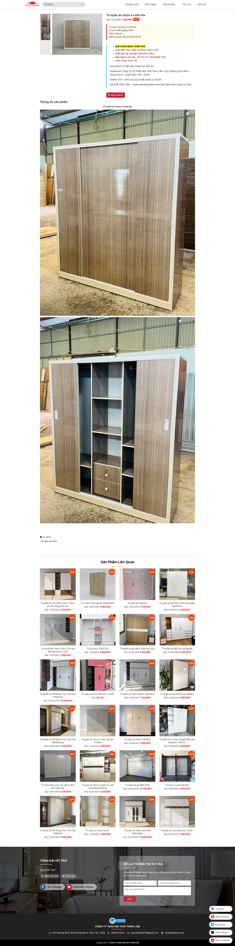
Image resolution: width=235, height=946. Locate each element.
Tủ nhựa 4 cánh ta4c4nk (177, 785)
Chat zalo (70, 876)
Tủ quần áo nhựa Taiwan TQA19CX (137, 694)
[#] (32, 4)
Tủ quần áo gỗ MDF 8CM (137, 785)
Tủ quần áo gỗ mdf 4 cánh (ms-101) (137, 648)
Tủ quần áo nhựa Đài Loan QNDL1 (177, 694)
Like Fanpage (54, 887)
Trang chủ (131, 4)
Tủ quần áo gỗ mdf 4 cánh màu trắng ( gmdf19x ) (177, 604)
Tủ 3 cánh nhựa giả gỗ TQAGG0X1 (98, 603)
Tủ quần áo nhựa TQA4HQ (137, 739)
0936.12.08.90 (153, 79)
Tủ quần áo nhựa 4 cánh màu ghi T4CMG (98, 741)
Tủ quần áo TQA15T (137, 603)
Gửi (130, 899)
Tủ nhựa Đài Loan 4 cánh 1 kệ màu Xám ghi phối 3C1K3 (58, 650)
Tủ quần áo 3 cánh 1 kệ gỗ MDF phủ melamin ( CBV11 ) (177, 741)
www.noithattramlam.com (146, 84)
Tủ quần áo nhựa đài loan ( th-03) (97, 694)
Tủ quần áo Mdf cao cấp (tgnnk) (177, 648)
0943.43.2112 (131, 79)
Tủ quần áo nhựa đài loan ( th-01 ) (177, 830)
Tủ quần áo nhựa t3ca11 (97, 830)
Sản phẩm (169, 4)
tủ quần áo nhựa (49, 541)
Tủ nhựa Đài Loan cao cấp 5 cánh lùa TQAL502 (57, 786)
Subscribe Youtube (83, 887)
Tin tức (186, 4)
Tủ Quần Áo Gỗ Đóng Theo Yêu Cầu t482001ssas (58, 741)
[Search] (83, 4)
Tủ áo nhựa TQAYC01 (98, 648)
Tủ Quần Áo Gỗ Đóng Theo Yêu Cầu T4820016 (58, 695)
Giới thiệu (150, 4)
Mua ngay (117, 95)
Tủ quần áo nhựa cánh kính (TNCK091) (137, 832)
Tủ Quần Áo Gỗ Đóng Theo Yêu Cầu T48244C (58, 832)
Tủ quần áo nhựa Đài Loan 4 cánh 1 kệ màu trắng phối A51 (57, 604)
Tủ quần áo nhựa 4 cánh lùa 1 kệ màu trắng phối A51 (98, 786)
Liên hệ (202, 4)
